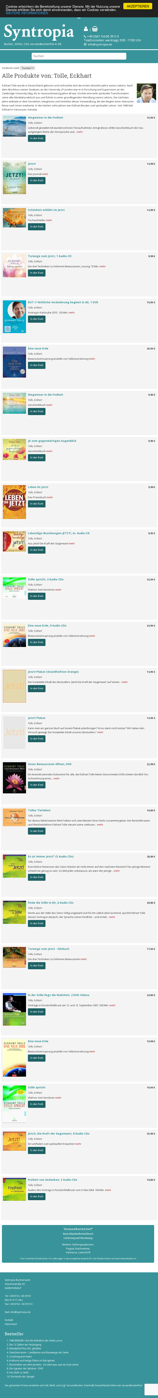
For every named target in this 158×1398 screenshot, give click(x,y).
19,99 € (151, 1041)
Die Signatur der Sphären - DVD (26, 1368)
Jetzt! (32, 163)
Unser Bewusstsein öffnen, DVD (49, 764)
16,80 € (151, 810)
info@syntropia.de (100, 44)
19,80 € (151, 1180)
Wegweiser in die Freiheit (45, 117)
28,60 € (151, 856)
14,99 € (151, 163)
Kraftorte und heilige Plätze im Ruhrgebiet (32, 1360)
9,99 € (151, 256)
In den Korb (36, 138)
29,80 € (151, 902)
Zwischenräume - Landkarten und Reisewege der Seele (39, 1352)
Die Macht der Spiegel (22, 1376)
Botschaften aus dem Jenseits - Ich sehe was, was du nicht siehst (43, 1364)
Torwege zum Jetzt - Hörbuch (48, 949)
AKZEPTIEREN (138, 6)
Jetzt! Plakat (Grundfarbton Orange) (53, 672)
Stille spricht (36, 1087)
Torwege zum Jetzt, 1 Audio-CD (49, 256)
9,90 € (151, 394)
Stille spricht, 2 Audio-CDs (46, 579)
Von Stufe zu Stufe (19, 1372)
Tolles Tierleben (39, 810)
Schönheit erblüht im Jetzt (46, 210)
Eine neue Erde (38, 348)
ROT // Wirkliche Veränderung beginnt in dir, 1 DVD (63, 302)
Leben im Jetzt (38, 487)
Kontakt (9, 1320)
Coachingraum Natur (20, 1356)
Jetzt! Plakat (36, 718)
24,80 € (151, 995)
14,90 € (151, 210)
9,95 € (151, 533)
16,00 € (151, 1087)
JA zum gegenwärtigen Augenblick (52, 441)
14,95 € (151, 672)
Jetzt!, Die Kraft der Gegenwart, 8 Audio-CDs (59, 1133)
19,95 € (151, 302)
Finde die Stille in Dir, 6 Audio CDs (51, 902)
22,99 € (151, 764)
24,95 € (151, 625)
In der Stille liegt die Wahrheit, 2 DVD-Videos (58, 995)
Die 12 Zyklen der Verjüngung (25, 1344)
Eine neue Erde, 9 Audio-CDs (47, 625)
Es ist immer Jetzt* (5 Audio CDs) (51, 856)
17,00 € (151, 949)
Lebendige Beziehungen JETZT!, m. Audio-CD (59, 533)
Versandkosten (74, 1385)
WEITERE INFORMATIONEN (27, 12)
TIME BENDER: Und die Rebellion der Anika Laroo (35, 1340)
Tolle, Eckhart (35, 123)
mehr (80, 132)
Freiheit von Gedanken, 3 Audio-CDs (52, 1180)
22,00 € (151, 579)
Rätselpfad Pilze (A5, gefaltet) (25, 1348)
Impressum (11, 1324)
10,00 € (151, 117)
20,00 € (151, 348)
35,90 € (151, 1133)
